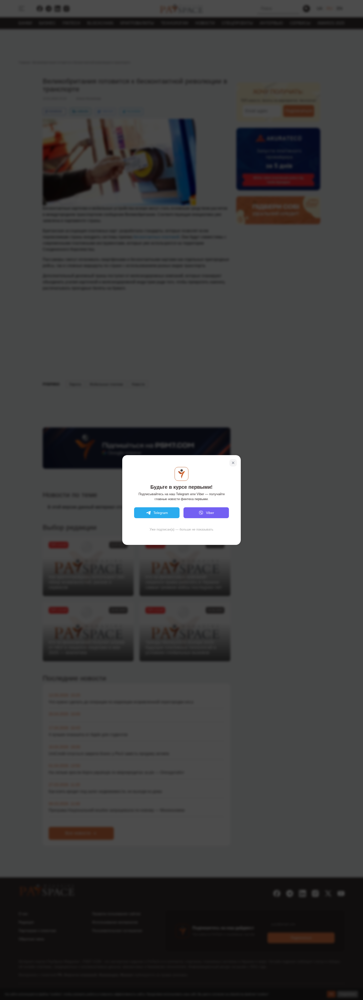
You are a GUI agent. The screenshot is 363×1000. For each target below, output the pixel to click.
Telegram (160, 513)
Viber (210, 513)
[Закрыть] (233, 463)
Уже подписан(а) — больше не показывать (181, 529)
